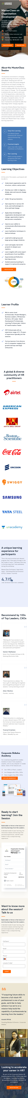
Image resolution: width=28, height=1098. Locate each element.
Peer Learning (12, 154)
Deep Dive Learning (14, 131)
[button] (26, 3)
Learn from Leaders (11, 31)
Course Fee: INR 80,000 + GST (14, 40)
